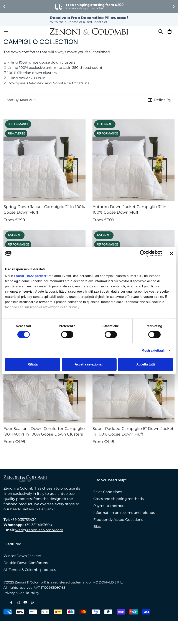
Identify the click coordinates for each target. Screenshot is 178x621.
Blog (97, 526)
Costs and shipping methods (118, 499)
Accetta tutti (145, 364)
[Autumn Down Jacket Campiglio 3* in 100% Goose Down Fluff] (133, 160)
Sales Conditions (107, 492)
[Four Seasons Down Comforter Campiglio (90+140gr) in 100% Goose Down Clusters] (44, 382)
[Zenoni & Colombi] (89, 31)
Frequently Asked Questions (118, 520)
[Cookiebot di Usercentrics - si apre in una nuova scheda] (143, 253)
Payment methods (109, 506)
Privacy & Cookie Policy (21, 593)
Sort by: (19, 100)
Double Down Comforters (25, 563)
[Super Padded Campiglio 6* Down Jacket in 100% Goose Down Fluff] (133, 382)
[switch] (67, 334)
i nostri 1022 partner (30, 276)
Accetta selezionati (89, 364)
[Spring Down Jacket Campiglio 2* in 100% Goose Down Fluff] (44, 160)
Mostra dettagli (153, 350)
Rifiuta (33, 364)
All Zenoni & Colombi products (29, 570)
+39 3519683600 (38, 525)
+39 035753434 (23, 520)
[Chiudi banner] (171, 253)
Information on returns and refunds (124, 513)
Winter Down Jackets (22, 556)
